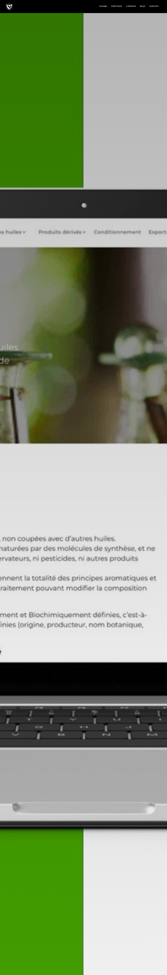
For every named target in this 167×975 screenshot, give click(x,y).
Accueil (103, 6)
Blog (142, 6)
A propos (131, 6)
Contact (154, 6)
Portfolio (116, 6)
